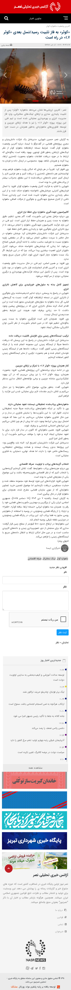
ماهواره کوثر (62, 558)
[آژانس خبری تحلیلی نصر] (37, 6)
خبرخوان (59, 931)
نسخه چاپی (5, 45)
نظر (65, 587)
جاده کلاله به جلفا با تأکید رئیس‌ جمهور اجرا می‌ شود (38, 716)
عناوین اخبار (35, 18)
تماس (61, 924)
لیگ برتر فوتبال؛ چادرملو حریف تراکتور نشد (43, 692)
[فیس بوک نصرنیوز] (40, 969)
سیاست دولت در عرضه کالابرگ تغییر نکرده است (41, 752)
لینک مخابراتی (49, 558)
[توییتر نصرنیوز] (36, 969)
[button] (35, 101)
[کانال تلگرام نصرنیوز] (32, 969)
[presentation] (64, 75)
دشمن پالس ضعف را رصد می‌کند (48, 728)
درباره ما (59, 910)
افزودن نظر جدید (58, 567)
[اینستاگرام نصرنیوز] (43, 969)
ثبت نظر (63, 632)
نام (65, 572)
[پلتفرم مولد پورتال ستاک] (58, 986)
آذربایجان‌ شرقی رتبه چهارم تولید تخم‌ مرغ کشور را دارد (37, 740)
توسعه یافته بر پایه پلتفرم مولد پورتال (37, 987)
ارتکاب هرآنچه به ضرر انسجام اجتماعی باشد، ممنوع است (36, 704)
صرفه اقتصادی (34, 558)
